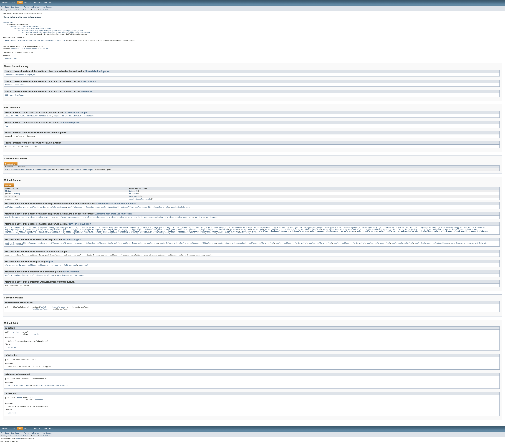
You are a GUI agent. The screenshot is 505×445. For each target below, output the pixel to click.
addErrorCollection (22, 227)
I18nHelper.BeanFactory (15, 95)
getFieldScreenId (37, 207)
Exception (35, 334)
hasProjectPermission (209, 231)
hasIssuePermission (158, 231)
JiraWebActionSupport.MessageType (20, 75)
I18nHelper (21, 41)
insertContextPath (260, 231)
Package (12, 3)
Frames (26, 7)
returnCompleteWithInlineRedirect (49, 233)
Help (50, 3)
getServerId (395, 229)
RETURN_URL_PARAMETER (71, 116)
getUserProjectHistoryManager (18, 231)
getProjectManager (206, 229)
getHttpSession (42, 229)
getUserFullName (456, 229)
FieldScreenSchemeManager (40, 170)
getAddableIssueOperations (16, 207)
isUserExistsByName (479, 231)
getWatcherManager (441, 243)
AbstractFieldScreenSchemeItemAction (29, 49)
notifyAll (58, 265)
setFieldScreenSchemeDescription (148, 217)
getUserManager (471, 229)
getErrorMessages (386, 227)
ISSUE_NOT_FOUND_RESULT (15, 116)
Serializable (61, 41)
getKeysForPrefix (181, 243)
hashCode (41, 265)
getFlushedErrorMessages (425, 227)
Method (25, 10)
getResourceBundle (239, 243)
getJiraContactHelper (59, 229)
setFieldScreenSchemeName (176, 217)
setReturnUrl (223, 233)
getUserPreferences (423, 243)
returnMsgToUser (146, 233)
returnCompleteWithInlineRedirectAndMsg (83, 233)
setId (190, 217)
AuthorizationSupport (48, 41)
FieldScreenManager (84, 170)
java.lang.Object (8, 22)
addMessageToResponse (108, 227)
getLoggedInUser (136, 229)
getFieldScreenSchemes (116, 217)
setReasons (211, 233)
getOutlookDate (170, 229)
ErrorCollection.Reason (15, 85)
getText (262, 243)
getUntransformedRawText (402, 243)
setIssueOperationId (160, 207)
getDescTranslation (333, 227)
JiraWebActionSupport (97, 71)
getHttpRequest (11, 229)
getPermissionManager (187, 229)
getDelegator (152, 243)
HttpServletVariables (33, 41)
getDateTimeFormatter (313, 227)
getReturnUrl (290, 229)
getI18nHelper (166, 243)
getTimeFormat (425, 229)
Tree (30, 3)
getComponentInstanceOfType (109, 243)
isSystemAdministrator (429, 231)
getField (409, 227)
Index (45, 3)
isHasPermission (317, 231)
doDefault (133, 191)
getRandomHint (222, 229)
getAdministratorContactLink (166, 227)
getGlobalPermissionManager (450, 227)
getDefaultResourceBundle (134, 243)
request (57, 116)
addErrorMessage (40, 227)
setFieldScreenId (142, 207)
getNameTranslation (153, 229)
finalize (22, 265)
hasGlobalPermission (139, 231)
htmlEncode (245, 231)
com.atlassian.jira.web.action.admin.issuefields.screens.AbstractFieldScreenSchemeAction (50, 30)
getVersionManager (41, 231)
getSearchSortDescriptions (334, 229)
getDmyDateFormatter (352, 227)
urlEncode (255, 233)
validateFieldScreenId (180, 207)
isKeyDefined (480, 243)
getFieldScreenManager (56, 207)
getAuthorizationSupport (215, 227)
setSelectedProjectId (240, 233)
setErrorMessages (77, 275)
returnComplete (11, 233)
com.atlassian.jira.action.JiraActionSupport (26, 26)
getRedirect (246, 229)
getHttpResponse (27, 229)
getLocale (194, 243)
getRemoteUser (224, 243)
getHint (467, 227)
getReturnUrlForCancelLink (309, 229)
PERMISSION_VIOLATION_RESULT (39, 116)
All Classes (48, 7)
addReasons (134, 227)
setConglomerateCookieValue (183, 233)
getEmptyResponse (369, 227)
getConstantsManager (262, 227)
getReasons (234, 229)
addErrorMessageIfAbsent (86, 227)
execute (78, 243)
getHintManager (478, 227)
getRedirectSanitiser (274, 229)
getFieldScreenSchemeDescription (40, 217)
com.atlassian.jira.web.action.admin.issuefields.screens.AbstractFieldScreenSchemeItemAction (56, 32)
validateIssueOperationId (140, 199)
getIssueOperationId (109, 207)
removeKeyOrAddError (14, 245)
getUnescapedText (382, 243)
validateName (211, 217)
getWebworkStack (57, 231)
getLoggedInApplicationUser (116, 229)
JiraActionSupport (69, 122)
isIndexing (468, 243)
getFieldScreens (75, 207)
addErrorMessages (12, 243)
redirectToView (126, 207)
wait (75, 265)
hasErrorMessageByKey (119, 231)
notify (49, 265)
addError (9, 227)
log (6, 126)
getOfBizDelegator (208, 243)
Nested (10, 10)
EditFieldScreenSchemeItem (16, 170)
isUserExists (446, 231)
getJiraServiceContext (80, 229)
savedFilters (88, 116)
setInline (201, 233)
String (8, 191)
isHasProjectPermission (367, 231)
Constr (20, 10)
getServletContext (410, 229)
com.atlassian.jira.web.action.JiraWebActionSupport (33, 28)
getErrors (400, 227)
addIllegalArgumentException (61, 243)
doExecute (133, 194)
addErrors (42, 243)
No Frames (35, 7)
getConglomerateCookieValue (240, 227)
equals (14, 265)
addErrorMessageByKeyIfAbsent (61, 227)
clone (7, 265)
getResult (253, 243)
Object (49, 261)
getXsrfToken (87, 231)
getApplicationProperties (192, 227)
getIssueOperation (91, 207)
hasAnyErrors (456, 243)
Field (15, 10)
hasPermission (193, 231)
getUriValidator (440, 229)
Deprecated (38, 3)
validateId (199, 217)
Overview (4, 3)
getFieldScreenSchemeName (94, 217)
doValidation (134, 196)
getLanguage (97, 229)
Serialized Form (11, 59)
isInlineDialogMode (409, 231)
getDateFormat (279, 227)
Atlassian (18, 438)
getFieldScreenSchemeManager (68, 217)
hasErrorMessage (101, 231)
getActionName (89, 243)
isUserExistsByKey (461, 231)
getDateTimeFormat (295, 227)
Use (25, 3)
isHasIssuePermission (278, 231)
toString (68, 265)
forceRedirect (147, 227)
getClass (32, 265)
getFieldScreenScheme (14, 217)
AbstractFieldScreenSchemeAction (113, 214)
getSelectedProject (356, 229)
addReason (123, 227)
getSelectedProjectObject (377, 229)
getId (130, 217)
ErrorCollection (10, 41)
